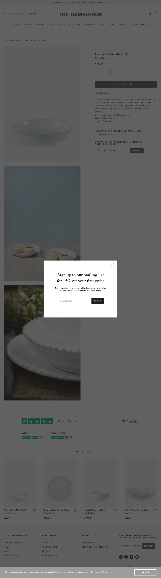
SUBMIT (98, 301)
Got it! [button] (145, 572)
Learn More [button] (101, 572)
